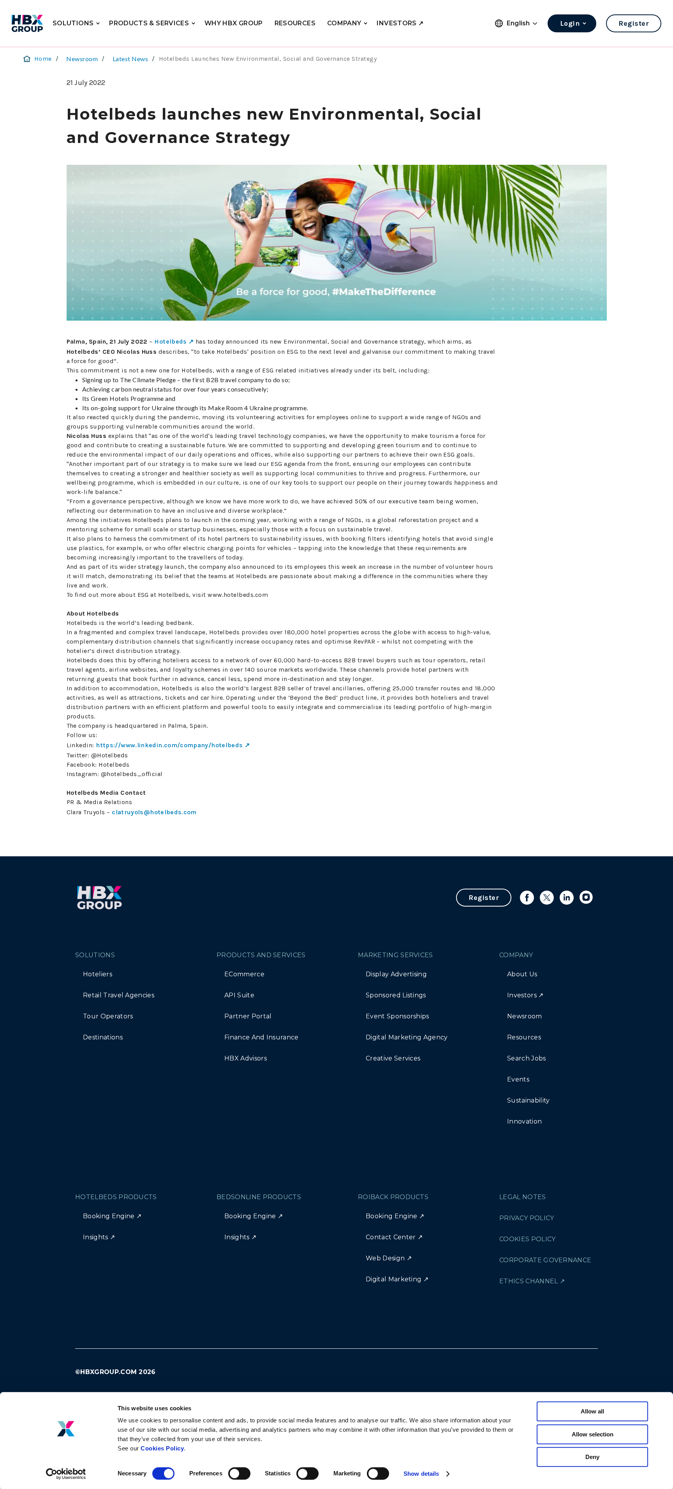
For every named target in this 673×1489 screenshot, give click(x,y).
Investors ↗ (525, 995)
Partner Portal (247, 1016)
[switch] (239, 1473)
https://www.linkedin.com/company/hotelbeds (169, 745)
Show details (421, 1473)
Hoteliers (97, 974)
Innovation (524, 1121)
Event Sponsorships (397, 1016)
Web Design (385, 1258)
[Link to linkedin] (567, 898)
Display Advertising (396, 974)
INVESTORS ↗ (400, 23)
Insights (95, 1237)
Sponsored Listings (396, 995)
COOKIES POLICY (527, 1239)
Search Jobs (526, 1058)
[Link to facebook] (527, 898)
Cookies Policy (162, 1448)
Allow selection (592, 1434)
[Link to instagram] (587, 898)
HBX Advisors (245, 1058)
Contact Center (391, 1237)
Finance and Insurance (261, 1037)
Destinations (103, 1037)
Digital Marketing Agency (407, 1037)
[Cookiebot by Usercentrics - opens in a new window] (66, 1474)
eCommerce (244, 974)
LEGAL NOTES (522, 1197)
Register (633, 23)
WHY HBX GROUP (233, 23)
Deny (592, 1457)
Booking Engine (108, 1216)
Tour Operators (108, 1016)
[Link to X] (547, 898)
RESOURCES (295, 23)
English (518, 23)
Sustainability (528, 1100)
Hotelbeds (170, 341)
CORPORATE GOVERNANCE (545, 1260)
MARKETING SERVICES (395, 955)
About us (522, 974)
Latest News (130, 58)
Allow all (592, 1411)
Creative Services (393, 1058)
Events (518, 1079)
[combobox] (522, 23)
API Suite (239, 995)
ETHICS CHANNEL (528, 1281)
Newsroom (82, 58)
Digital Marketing (393, 1279)
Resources (524, 1037)
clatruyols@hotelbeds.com (154, 812)
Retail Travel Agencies (118, 995)
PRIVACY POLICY (526, 1218)
